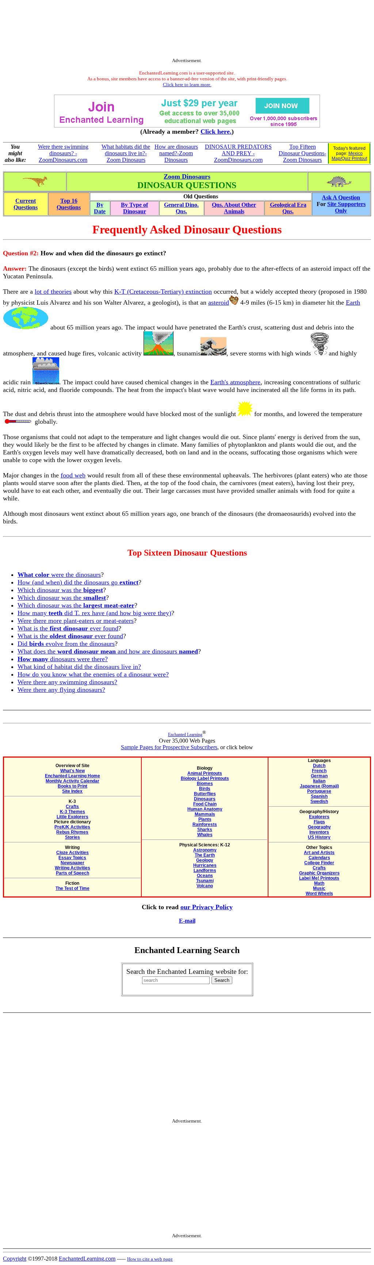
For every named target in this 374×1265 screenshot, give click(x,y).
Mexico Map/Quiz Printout (349, 156)
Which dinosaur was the (60, 590)
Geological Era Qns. (288, 208)
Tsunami (205, 880)
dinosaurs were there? (63, 659)
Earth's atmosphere (235, 382)
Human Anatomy (204, 809)
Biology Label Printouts (205, 778)
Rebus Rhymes (72, 832)
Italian (319, 781)
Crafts (72, 806)
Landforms (205, 870)
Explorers (319, 816)
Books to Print (72, 786)
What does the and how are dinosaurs (108, 651)
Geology (204, 860)
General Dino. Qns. (181, 208)
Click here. (216, 131)
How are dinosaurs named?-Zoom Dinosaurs (176, 153)
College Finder (319, 862)
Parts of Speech (72, 873)
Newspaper (72, 862)
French (319, 770)
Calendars (319, 857)
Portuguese (319, 791)
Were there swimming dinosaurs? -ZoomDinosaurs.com (63, 153)
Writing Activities (72, 867)
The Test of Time (72, 888)
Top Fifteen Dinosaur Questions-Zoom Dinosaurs (302, 153)
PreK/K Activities (72, 827)
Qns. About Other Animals (234, 208)
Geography (319, 827)
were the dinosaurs (59, 574)
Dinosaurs (204, 798)
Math (319, 883)
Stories (72, 837)
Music (319, 888)
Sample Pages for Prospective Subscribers (169, 747)
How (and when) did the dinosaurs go (78, 582)
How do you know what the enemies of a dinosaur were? (93, 674)
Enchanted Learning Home (72, 775)
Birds (204, 788)
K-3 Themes (72, 811)
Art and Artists (319, 852)
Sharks (204, 829)
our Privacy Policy (206, 907)
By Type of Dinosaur (134, 208)
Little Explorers (72, 816)
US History (319, 837)
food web (73, 475)
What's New (72, 770)
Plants (204, 819)
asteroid (218, 302)
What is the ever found (68, 628)
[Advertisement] (187, 30)
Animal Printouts (204, 773)
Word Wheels (319, 893)
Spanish (319, 796)
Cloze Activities (72, 852)
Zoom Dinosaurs (187, 176)
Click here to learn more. (187, 84)
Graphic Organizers (319, 873)
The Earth (205, 855)
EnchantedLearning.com (87, 1259)
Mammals (205, 814)
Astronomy (205, 850)
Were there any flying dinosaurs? (61, 689)
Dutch (319, 765)
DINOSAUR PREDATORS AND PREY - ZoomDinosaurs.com (238, 153)
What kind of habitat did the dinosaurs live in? (79, 666)
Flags (319, 821)
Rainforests (204, 824)
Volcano (204, 885)
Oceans (205, 875)
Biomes (205, 783)
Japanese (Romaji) (319, 786)
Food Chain (205, 804)
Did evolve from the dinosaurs (66, 643)
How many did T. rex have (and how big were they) (94, 613)
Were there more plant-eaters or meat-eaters (76, 620)
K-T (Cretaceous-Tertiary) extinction (163, 291)
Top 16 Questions (69, 204)
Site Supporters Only (346, 207)
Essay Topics (72, 857)
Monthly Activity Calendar (72, 781)
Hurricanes (205, 865)
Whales (205, 834)
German (319, 775)
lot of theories (53, 291)
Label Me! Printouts (319, 878)
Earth (353, 302)
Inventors (319, 832)
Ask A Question (341, 197)
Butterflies (205, 793)
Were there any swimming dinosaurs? (67, 682)
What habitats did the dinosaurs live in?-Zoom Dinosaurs (126, 153)
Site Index (72, 791)
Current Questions (26, 204)
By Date (100, 208)
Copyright (14, 1259)
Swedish (319, 801)
